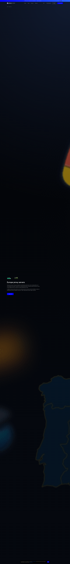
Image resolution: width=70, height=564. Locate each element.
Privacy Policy (30, 562)
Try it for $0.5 (60, 3)
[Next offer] (58, 0)
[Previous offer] (7, 0)
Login (54, 3)
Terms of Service (34, 561)
